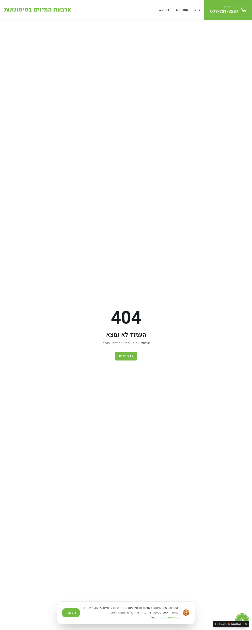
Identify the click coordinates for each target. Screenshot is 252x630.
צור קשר (163, 9)
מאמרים (182, 9)
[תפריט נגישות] (242, 620)
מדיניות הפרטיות (167, 617)
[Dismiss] (246, 624)
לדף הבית (126, 356)
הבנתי (71, 612)
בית (197, 9)
